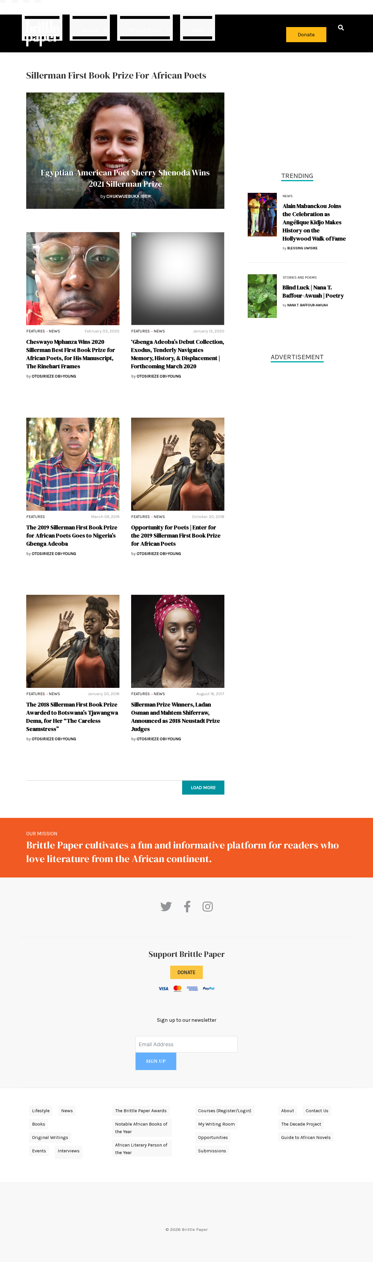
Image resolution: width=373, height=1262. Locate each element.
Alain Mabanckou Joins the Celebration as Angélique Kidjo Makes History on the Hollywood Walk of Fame (314, 222)
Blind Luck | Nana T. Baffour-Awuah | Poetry (313, 291)
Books (38, 1124)
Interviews (69, 1151)
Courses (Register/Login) (224, 1110)
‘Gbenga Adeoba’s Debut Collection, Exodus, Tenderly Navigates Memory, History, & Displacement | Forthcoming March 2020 (177, 354)
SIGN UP (156, 1061)
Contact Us (317, 1110)
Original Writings (50, 1137)
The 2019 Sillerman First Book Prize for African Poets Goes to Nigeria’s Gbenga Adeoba (71, 535)
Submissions (212, 1151)
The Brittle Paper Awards (141, 1110)
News (125, 160)
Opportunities (213, 1137)
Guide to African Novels (306, 1137)
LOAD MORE (203, 787)
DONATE (186, 972)
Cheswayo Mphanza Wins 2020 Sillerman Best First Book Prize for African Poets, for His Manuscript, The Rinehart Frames (70, 354)
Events (39, 1151)
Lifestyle (41, 1110)
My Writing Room (216, 1124)
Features (35, 331)
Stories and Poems (300, 277)
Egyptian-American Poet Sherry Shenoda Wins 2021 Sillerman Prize (125, 178)
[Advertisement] (297, 110)
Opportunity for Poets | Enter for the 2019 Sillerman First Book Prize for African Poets (176, 535)
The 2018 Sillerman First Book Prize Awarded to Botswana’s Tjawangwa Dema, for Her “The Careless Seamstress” (72, 716)
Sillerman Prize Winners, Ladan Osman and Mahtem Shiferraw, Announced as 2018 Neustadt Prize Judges (175, 716)
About (287, 1110)
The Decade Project (301, 1124)
